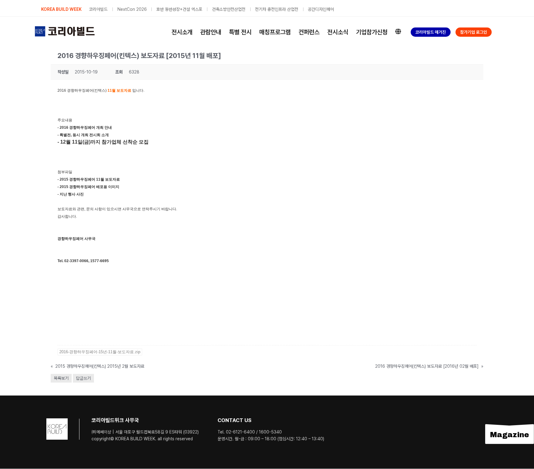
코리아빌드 (98, 9)
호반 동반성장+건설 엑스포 (179, 9)
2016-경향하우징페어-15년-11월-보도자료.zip (99, 352)
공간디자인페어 (321, 9)
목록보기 (61, 378)
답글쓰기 (83, 378)
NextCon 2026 (132, 9)
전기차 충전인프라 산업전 (276, 9)
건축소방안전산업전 (228, 9)
